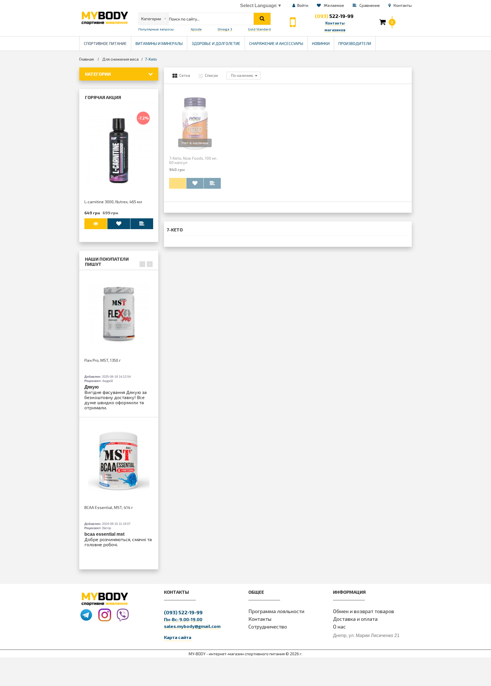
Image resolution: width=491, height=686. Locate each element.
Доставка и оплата (355, 619)
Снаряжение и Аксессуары (276, 43)
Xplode (196, 29)
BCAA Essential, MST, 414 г (108, 507)
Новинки (321, 43)
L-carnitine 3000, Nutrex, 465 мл (113, 202)
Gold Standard (259, 29)
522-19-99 (334, 16)
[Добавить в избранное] (118, 223)
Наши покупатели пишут (107, 261)
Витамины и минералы (159, 43)
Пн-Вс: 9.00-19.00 (183, 619)
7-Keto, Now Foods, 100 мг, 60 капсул (193, 160)
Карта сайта (177, 637)
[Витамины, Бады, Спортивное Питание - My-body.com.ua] (104, 18)
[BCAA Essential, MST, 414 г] (118, 460)
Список (211, 75)
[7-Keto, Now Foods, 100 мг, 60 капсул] (195, 124)
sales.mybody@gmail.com (192, 626)
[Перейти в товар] (95, 223)
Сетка (184, 75)
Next (150, 264)
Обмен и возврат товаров (363, 611)
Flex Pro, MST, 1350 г (102, 360)
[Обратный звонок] (293, 22)
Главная (86, 59)
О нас (339, 626)
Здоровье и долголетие (218, 41)
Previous (142, 264)
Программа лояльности (276, 611)
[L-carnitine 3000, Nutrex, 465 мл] (118, 150)
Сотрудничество (267, 626)
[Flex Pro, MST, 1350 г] (118, 313)
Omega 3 (225, 29)
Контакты (259, 619)
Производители (356, 41)
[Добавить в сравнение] (212, 183)
